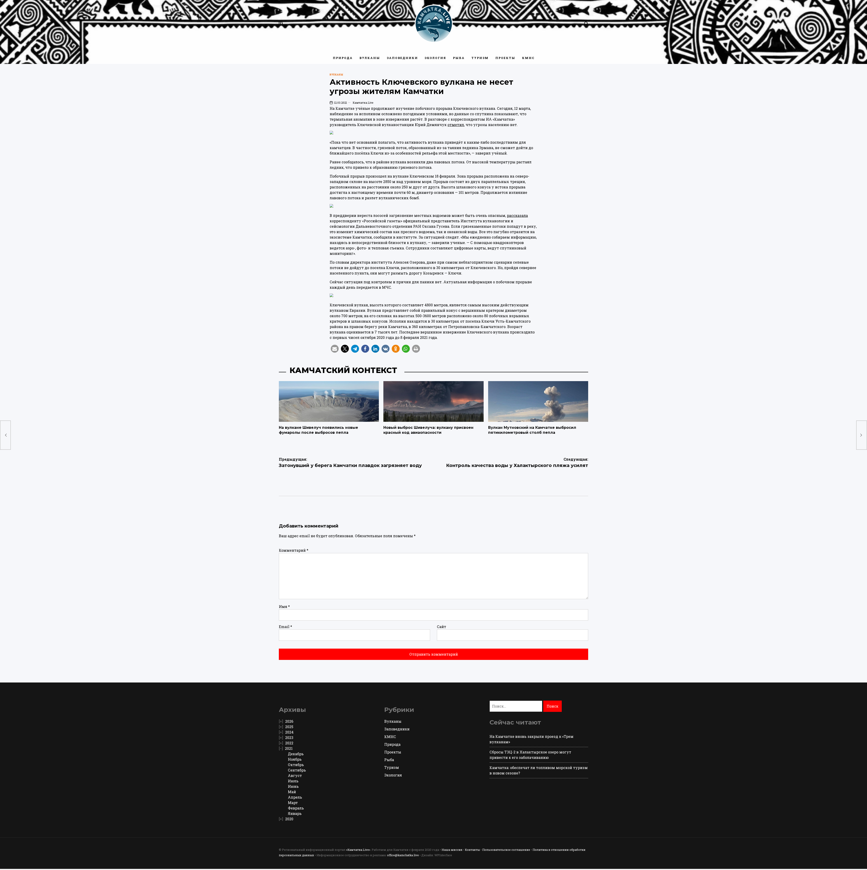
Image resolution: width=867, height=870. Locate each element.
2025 (289, 726)
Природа (343, 58)
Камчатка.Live (363, 102)
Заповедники (402, 58)
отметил (455, 124)
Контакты (472, 849)
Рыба (459, 58)
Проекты (505, 58)
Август (295, 775)
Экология (435, 58)
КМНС (528, 58)
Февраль (296, 808)
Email (285, 626)
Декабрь (296, 753)
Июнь (293, 786)
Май (292, 791)
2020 (289, 818)
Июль (293, 781)
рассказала (517, 215)
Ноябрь (295, 759)
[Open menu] (281, 23)
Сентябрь (297, 770)
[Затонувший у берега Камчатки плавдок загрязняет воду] (5, 435)
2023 (289, 737)
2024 (289, 732)
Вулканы (369, 58)
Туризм (480, 58)
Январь (295, 813)
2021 (289, 748)
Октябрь (296, 764)
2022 (289, 743)
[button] (335, 349)
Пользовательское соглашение (506, 849)
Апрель (295, 797)
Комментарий (293, 550)
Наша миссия (452, 849)
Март (293, 802)
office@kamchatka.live (403, 855)
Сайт (441, 626)
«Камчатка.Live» (358, 849)
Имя (284, 606)
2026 (289, 721)
